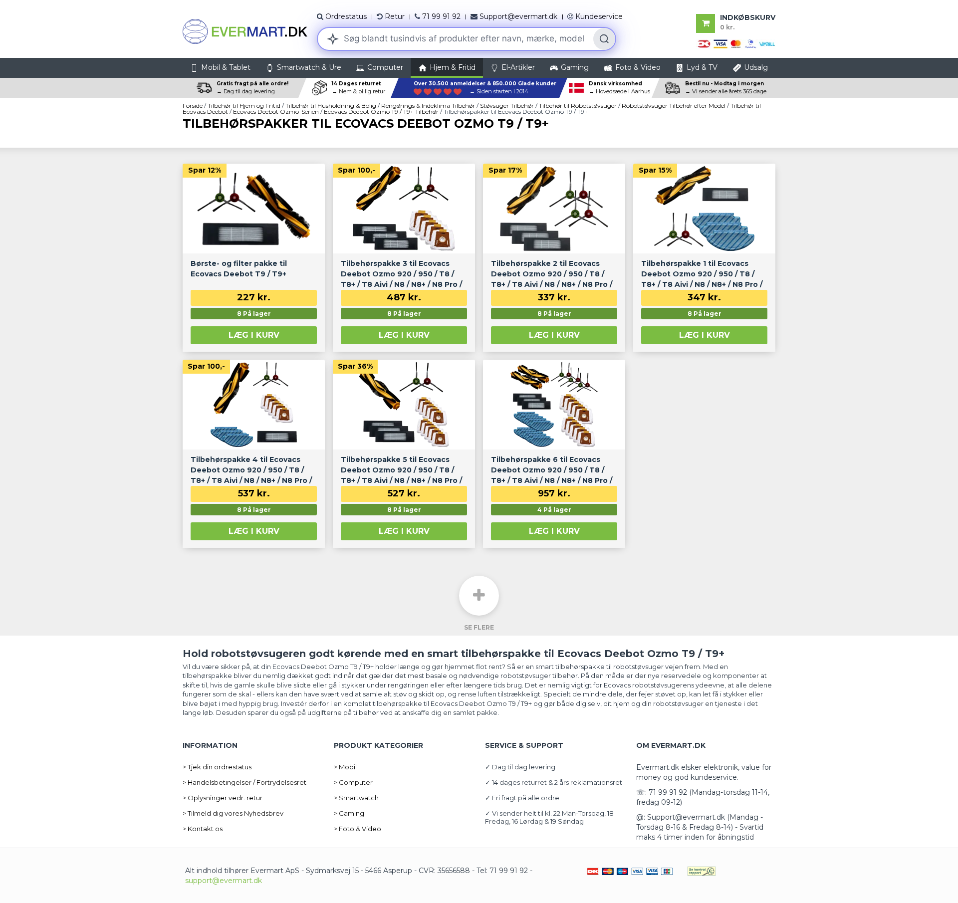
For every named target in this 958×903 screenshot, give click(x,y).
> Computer (353, 782)
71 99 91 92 (441, 16)
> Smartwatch (356, 798)
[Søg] (604, 39)
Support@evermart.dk (518, 16)
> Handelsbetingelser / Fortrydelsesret (244, 782)
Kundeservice (599, 16)
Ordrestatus (346, 16)
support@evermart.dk (223, 880)
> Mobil (345, 767)
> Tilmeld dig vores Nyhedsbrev (233, 813)
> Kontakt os (203, 829)
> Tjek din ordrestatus (217, 767)
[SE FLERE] (479, 596)
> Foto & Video (357, 829)
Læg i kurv (254, 335)
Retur (395, 16)
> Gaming (349, 813)
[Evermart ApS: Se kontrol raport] (702, 870)
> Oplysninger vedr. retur (222, 798)
